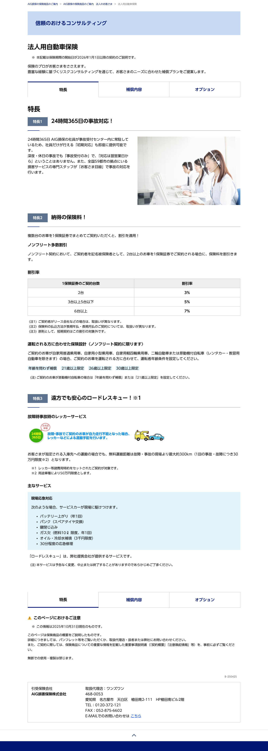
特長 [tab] (63, 90)
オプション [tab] (205, 89)
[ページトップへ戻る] (134, 735)
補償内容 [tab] (134, 89)
